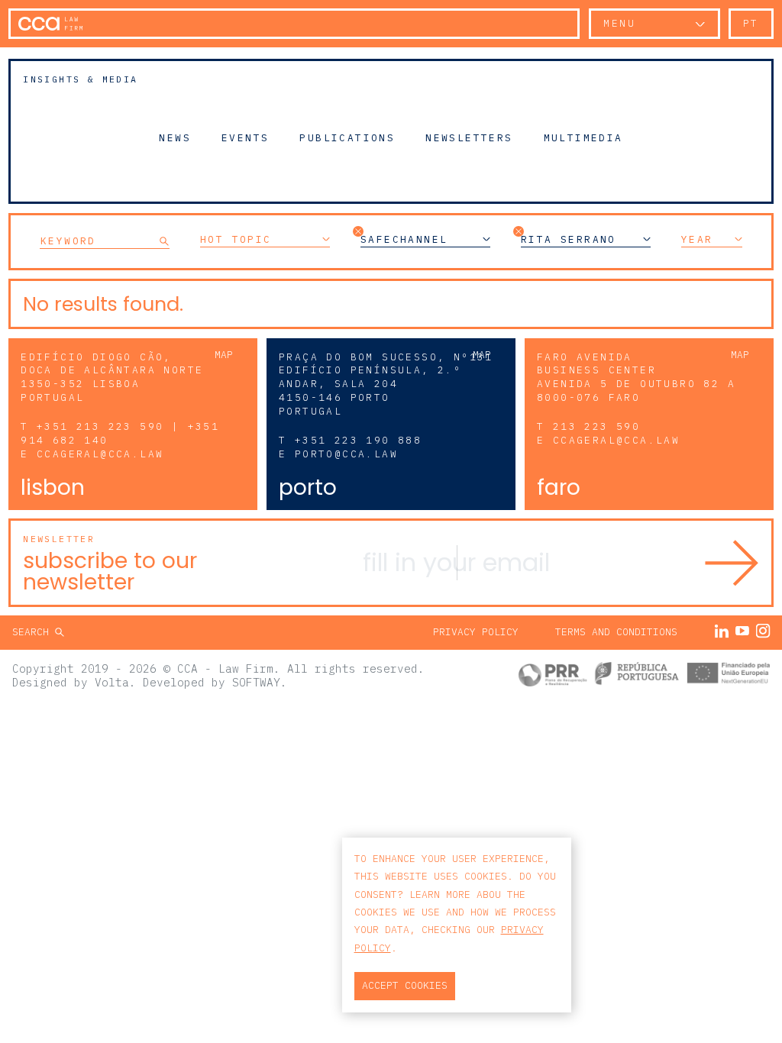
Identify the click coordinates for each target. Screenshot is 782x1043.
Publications (347, 137)
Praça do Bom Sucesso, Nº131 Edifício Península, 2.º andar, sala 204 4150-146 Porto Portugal (386, 384)
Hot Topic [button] (236, 240)
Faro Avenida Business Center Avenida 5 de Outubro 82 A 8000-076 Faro (636, 377)
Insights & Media (80, 79)
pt (751, 23)
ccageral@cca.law (100, 453)
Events (245, 137)
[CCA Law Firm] (50, 24)
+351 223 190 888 (358, 440)
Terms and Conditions (616, 631)
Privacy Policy (476, 631)
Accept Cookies (405, 985)
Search (33, 631)
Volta (112, 682)
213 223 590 (596, 426)
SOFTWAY (256, 682)
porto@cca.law (346, 453)
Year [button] (697, 240)
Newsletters (468, 137)
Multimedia (583, 137)
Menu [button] (619, 23)
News (175, 137)
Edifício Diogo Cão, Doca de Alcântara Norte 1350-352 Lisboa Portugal (112, 377)
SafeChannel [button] (404, 240)
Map (224, 354)
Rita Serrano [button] (568, 240)
